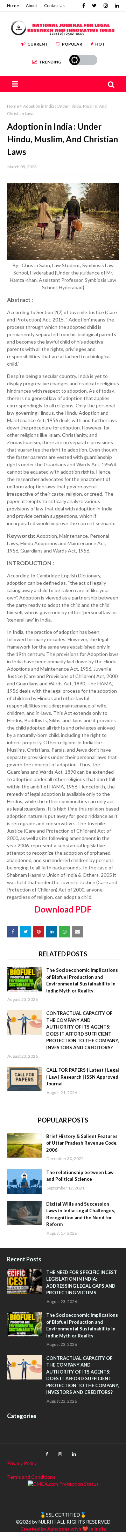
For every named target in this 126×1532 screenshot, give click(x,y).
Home (13, 5)
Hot (100, 44)
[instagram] (106, 5)
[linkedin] (116, 5)
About (31, 5)
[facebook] (83, 5)
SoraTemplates (47, 1494)
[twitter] (94, 5)
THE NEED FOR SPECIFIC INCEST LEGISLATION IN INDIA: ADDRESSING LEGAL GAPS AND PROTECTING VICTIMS (81, 1282)
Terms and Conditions (31, 1477)
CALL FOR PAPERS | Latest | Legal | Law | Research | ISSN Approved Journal (82, 1076)
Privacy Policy (22, 1463)
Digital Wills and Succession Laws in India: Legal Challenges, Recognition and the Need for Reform (80, 1214)
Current (37, 44)
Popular (72, 44)
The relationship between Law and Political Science (79, 1176)
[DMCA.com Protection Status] (63, 1484)
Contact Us (54, 5)
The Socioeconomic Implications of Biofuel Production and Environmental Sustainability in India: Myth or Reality (82, 980)
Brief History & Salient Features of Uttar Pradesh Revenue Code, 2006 (82, 1143)
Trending (50, 62)
